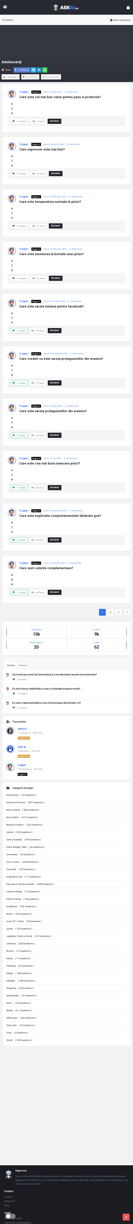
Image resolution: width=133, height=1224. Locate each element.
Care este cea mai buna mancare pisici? (49, 463)
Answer (54, 121)
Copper (24, 92)
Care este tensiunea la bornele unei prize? (51, 254)
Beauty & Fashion (24, 824)
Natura (18, 958)
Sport (18, 1003)
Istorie (19, 914)
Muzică (19, 951)
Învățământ (21, 906)
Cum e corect (22, 862)
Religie (19, 973)
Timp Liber (20, 1025)
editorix (22, 728)
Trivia (17, 1032)
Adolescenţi (72, 92)
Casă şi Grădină (23, 839)
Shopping (20, 988)
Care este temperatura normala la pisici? (50, 202)
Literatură (20, 943)
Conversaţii (20, 854)
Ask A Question (121, 20)
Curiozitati (21, 869)
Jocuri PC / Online (24, 921)
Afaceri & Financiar (25, 802)
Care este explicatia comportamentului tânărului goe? (60, 516)
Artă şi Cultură (22, 810)
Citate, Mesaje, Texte (25, 847)
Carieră (19, 832)
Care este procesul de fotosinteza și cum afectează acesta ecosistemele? (54, 674)
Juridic (19, 928)
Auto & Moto (22, 817)
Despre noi (9, 1201)
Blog (6, 1205)
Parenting (20, 966)
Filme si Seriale (22, 899)
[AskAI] (67, 7)
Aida (20, 747)
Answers (22, 665)
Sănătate (21, 980)
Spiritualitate (21, 995)
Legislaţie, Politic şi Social (28, 936)
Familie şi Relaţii (23, 891)
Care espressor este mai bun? (42, 149)
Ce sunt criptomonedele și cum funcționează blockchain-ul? (46, 702)
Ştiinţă (19, 1010)
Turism (19, 1040)
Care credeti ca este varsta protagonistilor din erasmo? (61, 359)
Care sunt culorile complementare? (46, 568)
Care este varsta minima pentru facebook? (51, 306)
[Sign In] (128, 7)
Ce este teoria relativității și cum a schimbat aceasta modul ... (47, 688)
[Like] (12, 103)
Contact (8, 1196)
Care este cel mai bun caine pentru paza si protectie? (60, 97)
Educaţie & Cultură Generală (30, 884)
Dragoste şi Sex (23, 876)
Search (9, 20)
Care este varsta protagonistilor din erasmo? (53, 411)
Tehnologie (21, 1018)
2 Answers (22, 679)
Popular (11, 665)
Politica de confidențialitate (17, 1222)
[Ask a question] (126, 1217)
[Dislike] (12, 113)
